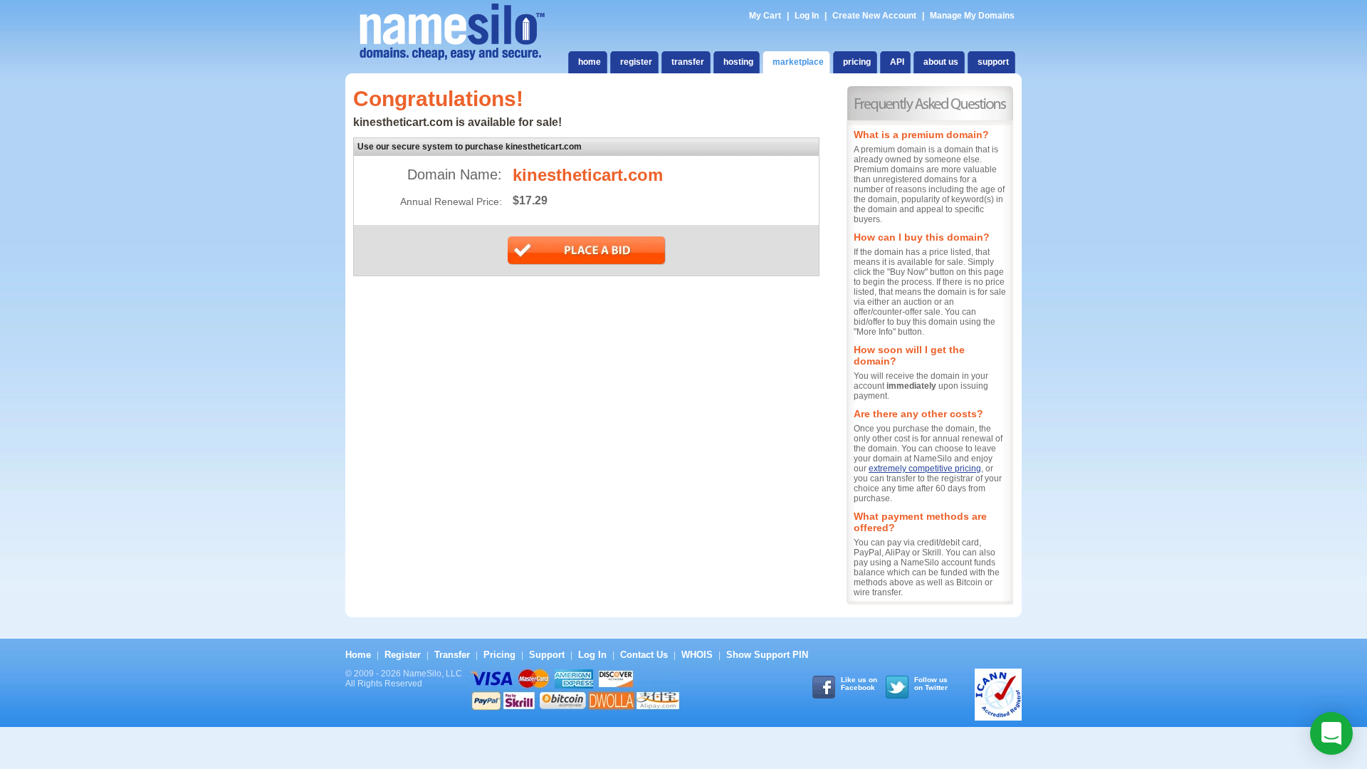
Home (358, 654)
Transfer (452, 654)
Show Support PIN (767, 654)
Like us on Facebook (859, 683)
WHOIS (697, 654)
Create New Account (874, 16)
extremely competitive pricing (925, 469)
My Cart (766, 16)
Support (547, 654)
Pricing (499, 654)
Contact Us (644, 654)
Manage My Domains (972, 16)
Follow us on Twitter (931, 683)
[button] (1331, 733)
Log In (807, 16)
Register (402, 654)
